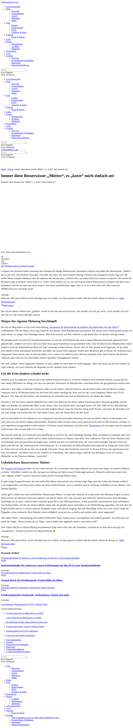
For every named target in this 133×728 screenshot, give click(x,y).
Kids (8, 23)
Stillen (14, 21)
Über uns (15, 58)
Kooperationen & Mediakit (22, 60)
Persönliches (11, 51)
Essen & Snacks (18, 37)
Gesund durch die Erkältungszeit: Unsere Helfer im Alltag (31, 580)
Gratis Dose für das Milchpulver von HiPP (23, 618)
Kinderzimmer (17, 28)
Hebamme (15, 18)
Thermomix (94, 425)
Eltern (8, 39)
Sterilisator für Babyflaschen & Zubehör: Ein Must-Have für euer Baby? (84, 327)
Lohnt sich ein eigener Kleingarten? (20, 635)
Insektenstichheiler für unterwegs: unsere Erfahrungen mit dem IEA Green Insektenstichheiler (51, 565)
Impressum (15, 63)
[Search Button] (27, 70)
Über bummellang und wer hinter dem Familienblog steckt (35, 718)
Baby (8, 9)
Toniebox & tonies (19, 32)
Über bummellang (13, 640)
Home (3, 169)
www (8, 53)
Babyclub (15, 11)
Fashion (14, 25)
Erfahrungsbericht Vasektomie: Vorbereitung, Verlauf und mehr (35, 595)
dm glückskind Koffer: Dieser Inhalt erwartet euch (26, 622)
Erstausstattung (17, 14)
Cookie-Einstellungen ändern (18, 651)
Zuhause (9, 35)
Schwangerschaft (13, 6)
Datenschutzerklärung (20, 65)
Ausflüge (15, 46)
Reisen (9, 42)
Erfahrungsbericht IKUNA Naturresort (22, 631)
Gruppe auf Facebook (15, 468)
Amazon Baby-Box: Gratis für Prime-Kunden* (25, 626)
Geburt (14, 16)
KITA (13, 30)
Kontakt (9, 56)
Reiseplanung (17, 44)
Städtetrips (15, 49)
